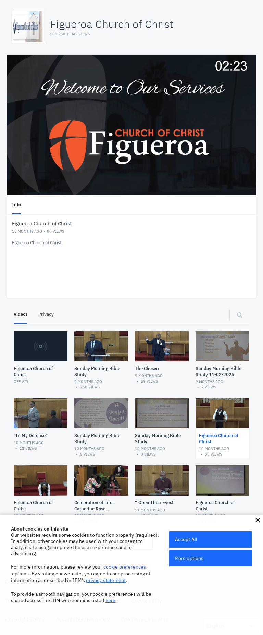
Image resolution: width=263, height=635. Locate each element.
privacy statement (106, 580)
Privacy (46, 314)
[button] (257, 520)
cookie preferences (124, 567)
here (110, 600)
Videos (20, 314)
